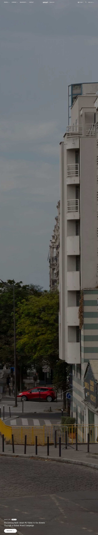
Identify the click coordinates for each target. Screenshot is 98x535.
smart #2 (14, 519)
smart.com (90, 2)
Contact (31, 2)
